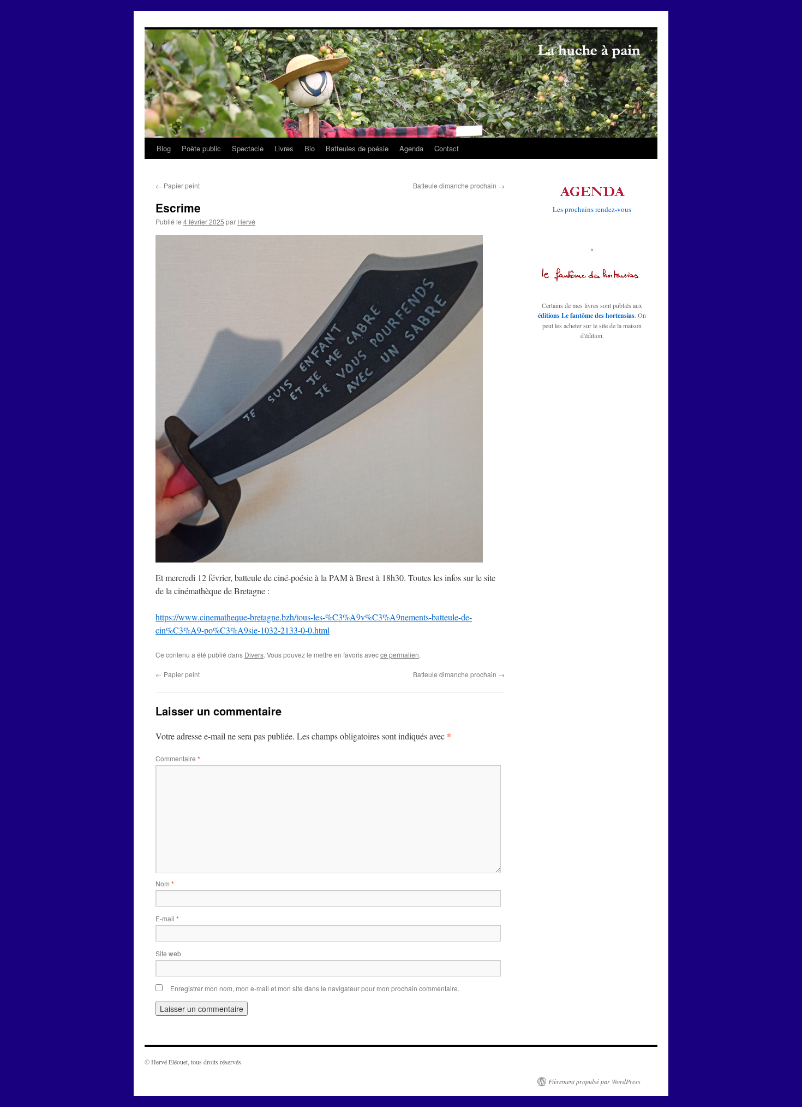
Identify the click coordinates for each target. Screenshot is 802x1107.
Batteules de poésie (357, 148)
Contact (446, 148)
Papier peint (177, 185)
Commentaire (177, 758)
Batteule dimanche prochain (459, 185)
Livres (284, 148)
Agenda (411, 148)
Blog (164, 148)
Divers (254, 654)
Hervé (246, 221)
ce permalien (399, 654)
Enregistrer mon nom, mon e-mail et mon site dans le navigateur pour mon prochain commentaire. (314, 988)
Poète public (201, 148)
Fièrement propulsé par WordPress (594, 1081)
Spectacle (248, 148)
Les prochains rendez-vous (592, 209)
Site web (168, 953)
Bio (309, 148)
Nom (164, 883)
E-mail (167, 918)
